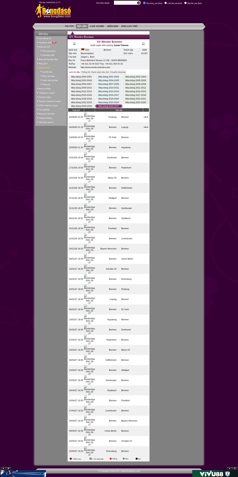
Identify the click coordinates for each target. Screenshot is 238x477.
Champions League (47, 92)
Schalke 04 (111, 269)
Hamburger (126, 208)
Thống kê (46, 84)
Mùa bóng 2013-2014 (108, 91)
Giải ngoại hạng (48, 50)
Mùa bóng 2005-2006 (135, 80)
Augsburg (125, 147)
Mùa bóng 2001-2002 (108, 77)
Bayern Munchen (108, 248)
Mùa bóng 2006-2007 (81, 84)
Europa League (45, 96)
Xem (229, 468)
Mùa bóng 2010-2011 (109, 88)
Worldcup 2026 (45, 42)
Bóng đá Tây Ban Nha (48, 59)
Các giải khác (44, 109)
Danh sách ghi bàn (50, 80)
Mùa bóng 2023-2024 (108, 102)
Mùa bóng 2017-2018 (135, 95)
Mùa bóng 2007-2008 (108, 84)
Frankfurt (112, 228)
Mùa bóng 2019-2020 (108, 99)
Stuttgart (113, 198)
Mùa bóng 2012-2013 (81, 91)
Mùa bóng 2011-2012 (135, 88)
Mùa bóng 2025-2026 (81, 106)
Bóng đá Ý (43, 63)
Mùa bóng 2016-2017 (108, 95)
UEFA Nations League (48, 105)
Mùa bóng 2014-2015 (135, 91)
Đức (86, 50)
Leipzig (124, 127)
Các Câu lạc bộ (45, 38)
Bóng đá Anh (44, 46)
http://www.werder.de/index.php (95, 67)
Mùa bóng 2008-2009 (135, 84)
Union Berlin (127, 259)
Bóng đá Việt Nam (46, 113)
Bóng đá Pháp (45, 88)
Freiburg (113, 117)
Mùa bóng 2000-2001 (81, 77)
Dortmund (112, 157)
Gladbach (125, 218)
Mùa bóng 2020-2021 (135, 99)
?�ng (234, 468)
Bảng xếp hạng (48, 76)
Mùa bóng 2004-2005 (108, 80)
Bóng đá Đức (44, 67)
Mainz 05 (112, 178)
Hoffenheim (126, 188)
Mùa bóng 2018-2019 (81, 99)
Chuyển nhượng (45, 117)
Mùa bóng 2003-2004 (81, 80)
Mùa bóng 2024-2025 (135, 102)
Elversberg (126, 279)
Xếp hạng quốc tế (46, 122)
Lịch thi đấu (47, 71)
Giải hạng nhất (48, 55)
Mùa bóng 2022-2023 (81, 102)
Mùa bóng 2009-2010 (81, 88)
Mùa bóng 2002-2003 (135, 77)
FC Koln (113, 137)
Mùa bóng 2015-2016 (81, 95)
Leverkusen (126, 238)
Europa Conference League (50, 101)
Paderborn (126, 168)
